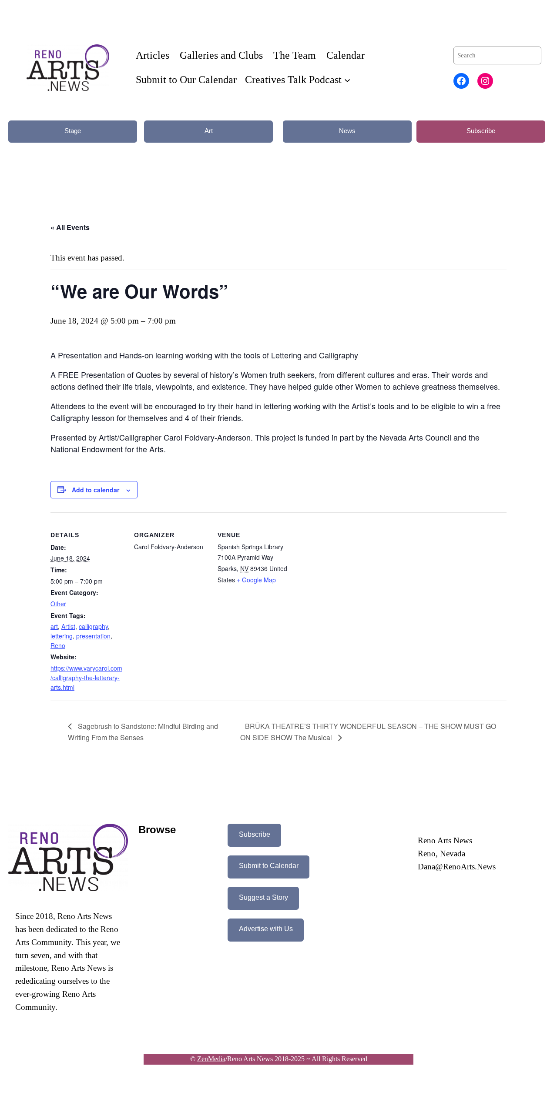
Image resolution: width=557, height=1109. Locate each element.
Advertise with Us (266, 928)
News (347, 130)
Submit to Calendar (269, 865)
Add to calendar (95, 489)
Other (58, 603)
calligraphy (93, 626)
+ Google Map (256, 579)
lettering (61, 635)
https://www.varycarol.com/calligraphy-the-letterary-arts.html (86, 677)
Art (209, 130)
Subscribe (480, 130)
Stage (72, 130)
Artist (68, 626)
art (54, 626)
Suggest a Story (263, 897)
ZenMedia (211, 1058)
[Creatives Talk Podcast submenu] (347, 80)
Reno (57, 645)
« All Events (70, 227)
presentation (93, 635)
